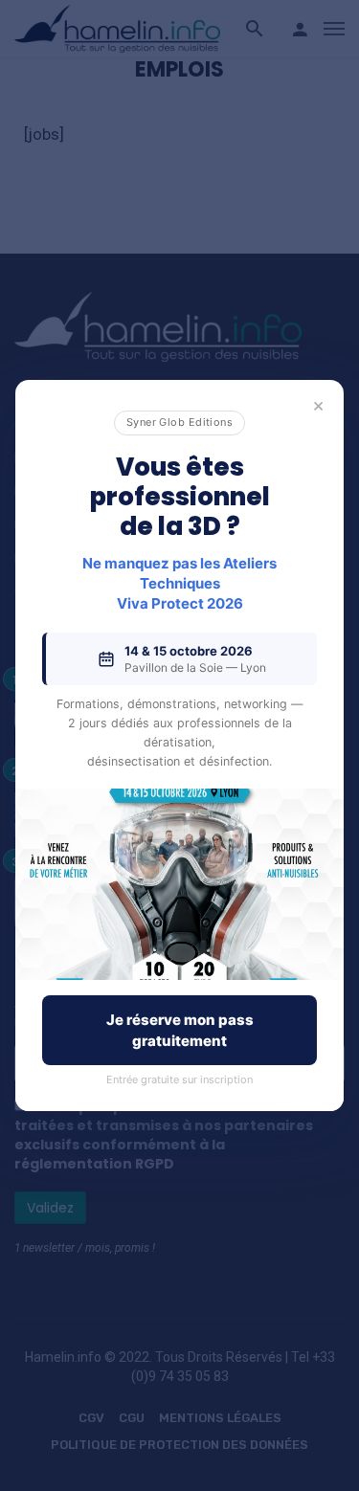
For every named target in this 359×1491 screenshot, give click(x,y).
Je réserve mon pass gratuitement (180, 1030)
